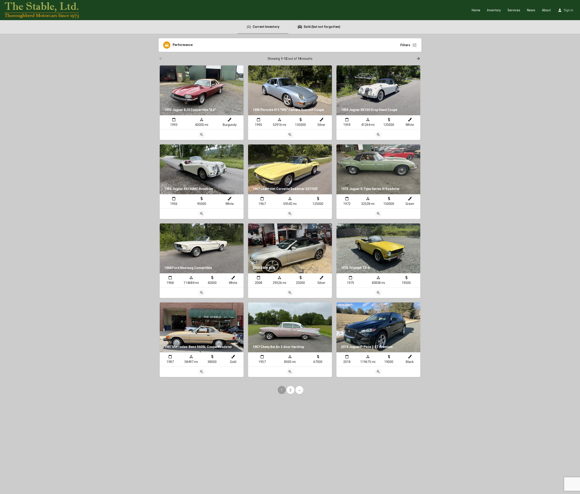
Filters (405, 45)
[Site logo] (42, 10)
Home (476, 10)
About (546, 10)
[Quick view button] (201, 134)
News (531, 10)
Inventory (494, 10)
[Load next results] (418, 58)
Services (514, 10)
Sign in (568, 10)
